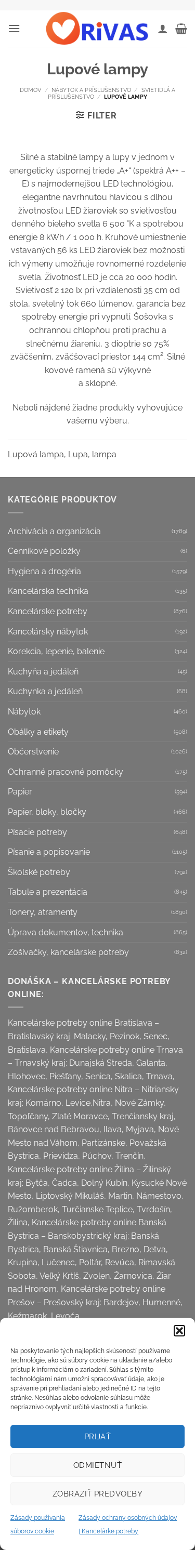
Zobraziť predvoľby (97, 1494)
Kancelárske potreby (47, 611)
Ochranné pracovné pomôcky (65, 772)
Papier (20, 792)
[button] (179, 1331)
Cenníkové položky (44, 551)
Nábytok (24, 712)
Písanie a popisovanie (49, 852)
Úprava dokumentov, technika (65, 932)
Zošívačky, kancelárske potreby (68, 952)
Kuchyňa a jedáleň (43, 672)
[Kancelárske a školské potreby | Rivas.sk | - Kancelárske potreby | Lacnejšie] (98, 29)
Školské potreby (39, 872)
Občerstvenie (33, 752)
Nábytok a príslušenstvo (91, 90)
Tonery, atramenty (42, 912)
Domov (30, 90)
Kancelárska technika (48, 591)
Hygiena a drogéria (44, 571)
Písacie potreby (37, 832)
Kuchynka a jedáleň (45, 691)
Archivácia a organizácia (54, 531)
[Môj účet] (163, 28)
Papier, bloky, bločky (47, 812)
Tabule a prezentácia (47, 892)
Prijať (97, 1436)
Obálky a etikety (38, 732)
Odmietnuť (97, 1465)
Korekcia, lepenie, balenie (56, 651)
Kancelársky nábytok (48, 632)
